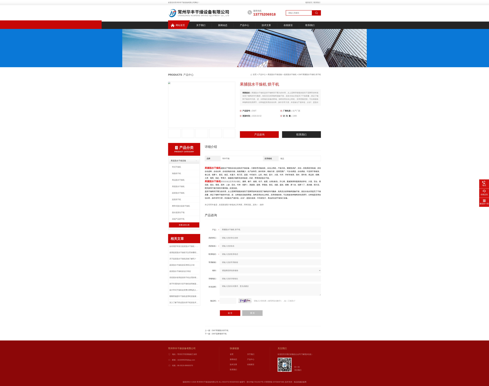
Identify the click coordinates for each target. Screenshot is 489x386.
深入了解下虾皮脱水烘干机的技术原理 (184, 302)
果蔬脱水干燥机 (178, 186)
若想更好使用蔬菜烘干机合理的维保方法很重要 (184, 277)
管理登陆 (268, 382)
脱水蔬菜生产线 (178, 212)
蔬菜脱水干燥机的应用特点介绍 (181, 265)
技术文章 (266, 25)
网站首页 (180, 25)
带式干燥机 (176, 167)
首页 (255, 74)
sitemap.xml (278, 382)
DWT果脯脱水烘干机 (220, 330)
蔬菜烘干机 (176, 199)
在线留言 (288, 25)
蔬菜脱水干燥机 (290, 74)
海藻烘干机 (176, 173)
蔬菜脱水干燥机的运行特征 (180, 271)
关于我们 (200, 25)
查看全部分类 (184, 225)
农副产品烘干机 (178, 219)
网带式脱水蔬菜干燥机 (181, 206)
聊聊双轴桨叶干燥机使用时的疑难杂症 (184, 296)
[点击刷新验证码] (245, 301)
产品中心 (244, 25)
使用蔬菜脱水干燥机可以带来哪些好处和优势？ (184, 252)
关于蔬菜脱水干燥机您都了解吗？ (182, 259)
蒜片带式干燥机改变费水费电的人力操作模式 (184, 290)
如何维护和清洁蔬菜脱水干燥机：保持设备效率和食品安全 (184, 246)
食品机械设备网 (300, 382)
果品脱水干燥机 (178, 180)
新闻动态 (222, 25)
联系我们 (317, 2)
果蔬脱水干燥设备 (275, 74)
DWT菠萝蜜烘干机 (219, 334)
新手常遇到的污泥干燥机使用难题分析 (184, 284)
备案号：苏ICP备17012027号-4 (252, 382)
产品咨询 (259, 134)
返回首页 (308, 2)
